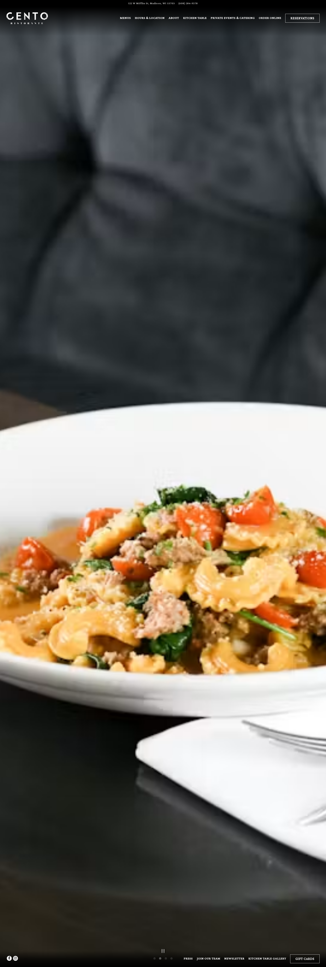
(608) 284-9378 (188, 3)
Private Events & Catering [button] (233, 18)
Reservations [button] (302, 18)
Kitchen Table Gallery (267, 958)
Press (188, 958)
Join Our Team (208, 958)
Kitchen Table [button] (195, 18)
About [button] (174, 18)
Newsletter (234, 958)
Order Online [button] (270, 18)
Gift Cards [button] (304, 959)
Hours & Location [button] (150, 18)
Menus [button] (125, 18)
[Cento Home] (27, 17)
